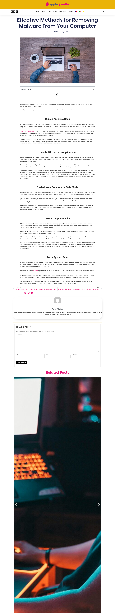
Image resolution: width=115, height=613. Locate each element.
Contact (70, 11)
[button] (103, 11)
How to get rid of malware (27, 132)
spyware (35, 270)
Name (18, 354)
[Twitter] (14, 11)
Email (46, 354)
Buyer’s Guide (52, 11)
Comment (19, 335)
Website (75, 354)
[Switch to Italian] (79, 11)
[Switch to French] (76, 11)
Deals (43, 11)
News (37, 11)
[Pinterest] (17, 11)
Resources (62, 11)
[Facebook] (12, 11)
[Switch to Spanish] (83, 11)
